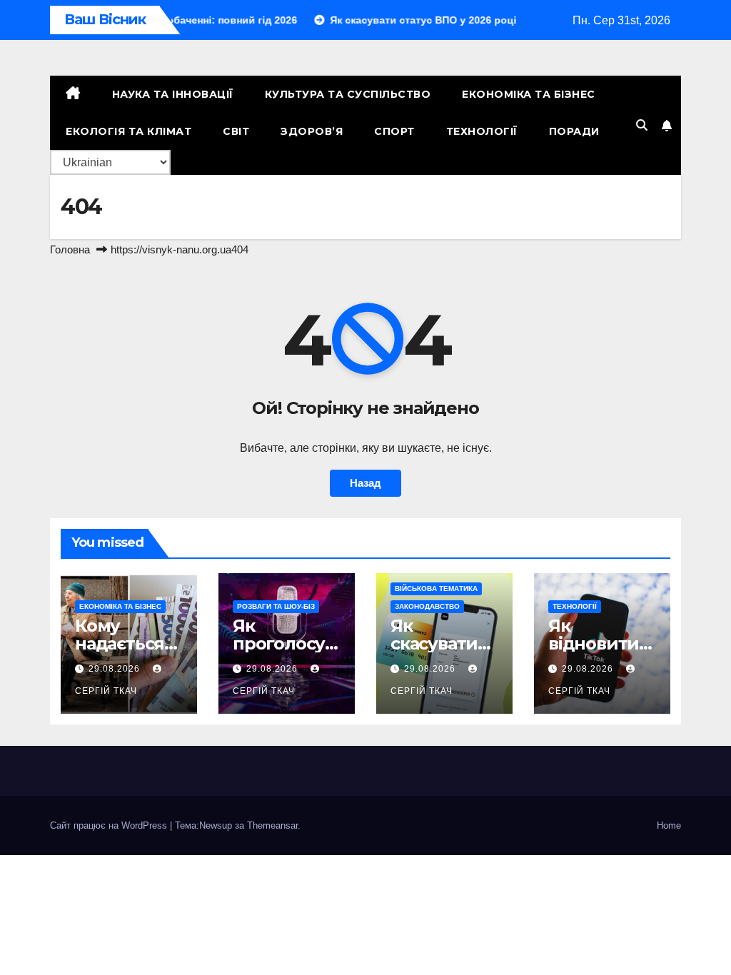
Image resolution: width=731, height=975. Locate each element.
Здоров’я (312, 131)
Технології (482, 131)
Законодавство (427, 606)
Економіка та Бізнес (528, 94)
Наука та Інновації (172, 94)
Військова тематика (436, 588)
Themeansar (272, 825)
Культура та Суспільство (348, 94)
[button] (641, 125)
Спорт (394, 131)
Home (669, 825)
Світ (236, 131)
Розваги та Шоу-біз (276, 606)
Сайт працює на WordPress (110, 825)
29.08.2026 (116, 669)
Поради (574, 131)
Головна (70, 249)
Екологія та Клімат (128, 131)
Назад (365, 483)
